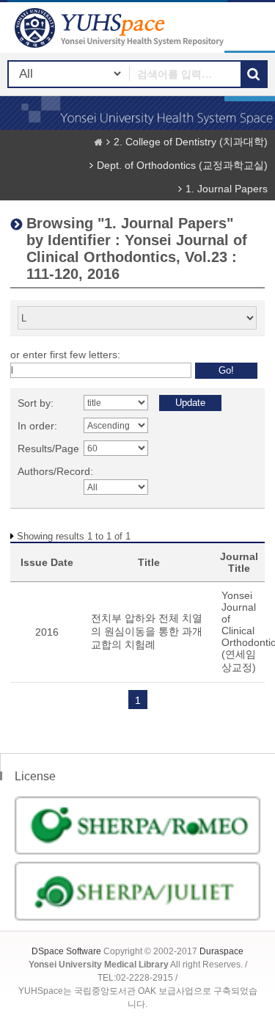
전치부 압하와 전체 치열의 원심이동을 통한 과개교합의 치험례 (146, 631)
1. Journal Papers (227, 189)
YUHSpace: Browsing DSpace (121, 27)
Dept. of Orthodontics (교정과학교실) (182, 165)
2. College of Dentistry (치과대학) (191, 142)
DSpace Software (66, 951)
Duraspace (221, 951)
